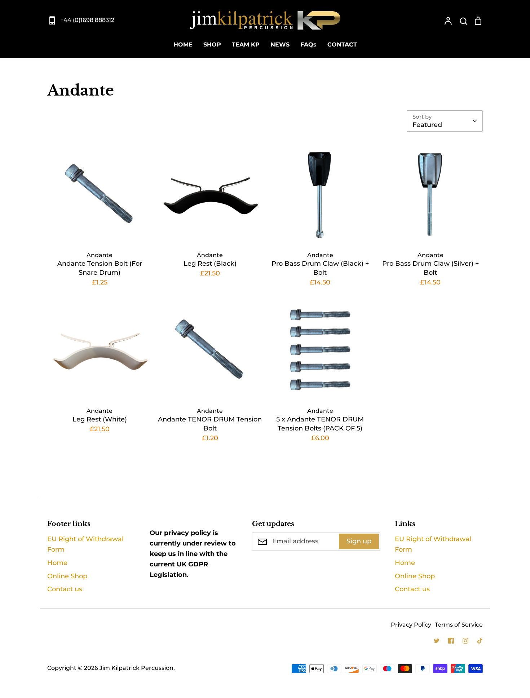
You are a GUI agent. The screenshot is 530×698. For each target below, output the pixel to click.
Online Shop (67, 576)
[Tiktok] (480, 640)
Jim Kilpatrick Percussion (136, 667)
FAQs (308, 44)
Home (57, 563)
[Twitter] (436, 640)
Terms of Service (459, 624)
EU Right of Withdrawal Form (85, 544)
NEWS (280, 44)
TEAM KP (246, 44)
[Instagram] (465, 640)
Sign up (358, 541)
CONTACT (342, 44)
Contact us (64, 589)
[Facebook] (451, 640)
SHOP (212, 44)
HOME (183, 44)
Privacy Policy (411, 624)
